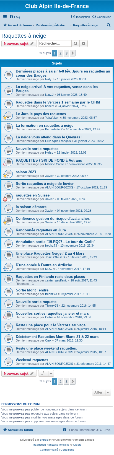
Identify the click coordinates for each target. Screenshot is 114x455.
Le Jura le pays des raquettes (41, 114)
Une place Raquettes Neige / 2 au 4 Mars (50, 253)
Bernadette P (54, 129)
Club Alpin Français (58, 141)
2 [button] (60, 53)
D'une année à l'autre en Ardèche (44, 265)
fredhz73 (51, 245)
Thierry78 (51, 305)
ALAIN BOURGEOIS (59, 187)
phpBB (44, 439)
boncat (49, 106)
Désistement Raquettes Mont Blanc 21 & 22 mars (57, 337)
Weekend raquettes (32, 360)
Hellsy (49, 152)
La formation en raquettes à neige (44, 125)
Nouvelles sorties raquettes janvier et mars (52, 313)
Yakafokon (52, 117)
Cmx (48, 340)
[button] (73, 53)
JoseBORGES (55, 257)
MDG (48, 268)
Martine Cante (54, 164)
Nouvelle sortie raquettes (37, 149)
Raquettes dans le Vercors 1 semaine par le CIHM (58, 102)
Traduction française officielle (50, 444)
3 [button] (67, 53)
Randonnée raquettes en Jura (41, 230)
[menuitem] (14, 17)
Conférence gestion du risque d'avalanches (53, 218)
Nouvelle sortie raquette (36, 302)
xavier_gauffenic (56, 280)
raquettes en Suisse (33, 195)
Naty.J (49, 79)
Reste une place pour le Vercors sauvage (51, 325)
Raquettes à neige (23, 36)
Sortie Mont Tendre (32, 290)
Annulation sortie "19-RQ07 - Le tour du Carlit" (55, 242)
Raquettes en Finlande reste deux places (50, 277)
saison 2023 (26, 172)
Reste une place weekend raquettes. (46, 348)
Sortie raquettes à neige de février (45, 184)
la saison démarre (31, 207)
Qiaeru (77, 444)
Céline (49, 317)
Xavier (49, 175)
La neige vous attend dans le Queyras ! (49, 137)
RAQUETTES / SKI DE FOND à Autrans (49, 160)
